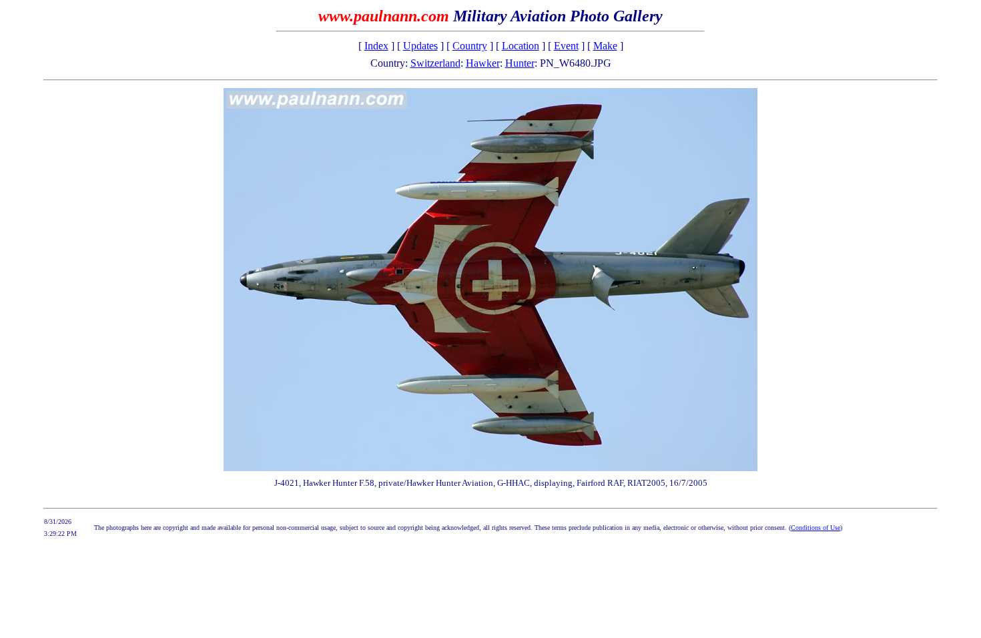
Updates (420, 45)
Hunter (520, 63)
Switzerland (435, 63)
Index (376, 45)
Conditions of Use (815, 527)
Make (605, 45)
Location (520, 45)
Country (469, 45)
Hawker (483, 63)
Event (566, 45)
